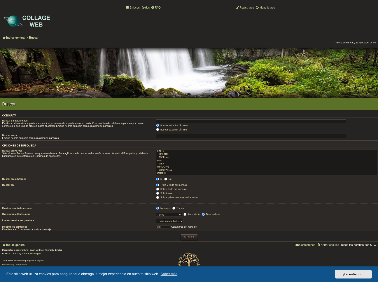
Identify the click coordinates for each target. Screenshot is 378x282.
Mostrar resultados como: (17, 208)
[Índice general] (30, 17)
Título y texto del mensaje (173, 185)
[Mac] (266, 160)
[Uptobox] (266, 173)
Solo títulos (166, 193)
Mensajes (165, 208)
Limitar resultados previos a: (18, 220)
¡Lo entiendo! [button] (353, 274)
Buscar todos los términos (174, 125)
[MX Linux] (266, 157)
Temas (180, 208)
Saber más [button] (169, 274)
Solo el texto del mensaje (173, 189)
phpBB (22, 250)
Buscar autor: (10, 135)
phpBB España (37, 260)
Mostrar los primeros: (14, 226)
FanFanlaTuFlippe (31, 253)
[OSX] (266, 163)
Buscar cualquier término (173, 129)
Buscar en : (8, 185)
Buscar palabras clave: (15, 120)
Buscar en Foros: (12, 150)
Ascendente (193, 214)
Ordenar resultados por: (16, 214)
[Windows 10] (266, 169)
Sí (161, 179)
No (170, 179)
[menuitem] (156, 8)
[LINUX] (266, 151)
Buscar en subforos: (14, 179)
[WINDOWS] (266, 166)
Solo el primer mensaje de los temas (179, 197)
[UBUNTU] (266, 154)
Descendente (212, 214)
